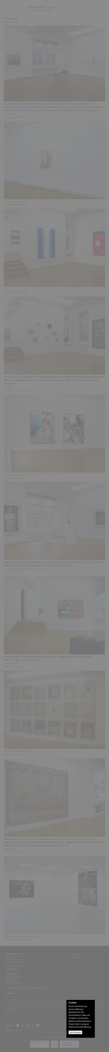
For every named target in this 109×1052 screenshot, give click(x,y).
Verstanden (75, 1032)
